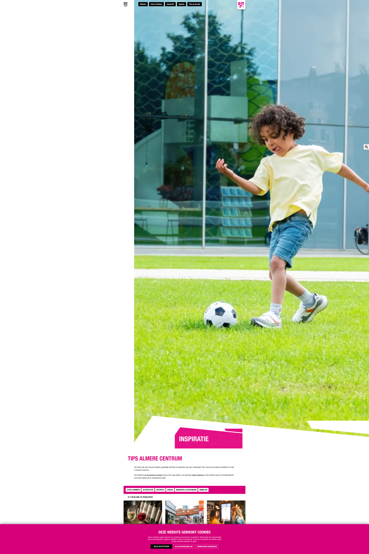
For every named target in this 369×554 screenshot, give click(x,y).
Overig (170, 490)
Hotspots (160, 490)
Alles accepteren (161, 546)
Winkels (143, 4)
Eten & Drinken (156, 4)
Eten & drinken (133, 490)
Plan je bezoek (194, 4)
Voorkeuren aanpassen (207, 547)
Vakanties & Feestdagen (186, 490)
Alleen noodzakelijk (184, 547)
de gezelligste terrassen (153, 475)
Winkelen (203, 490)
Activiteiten (148, 490)
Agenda (181, 4)
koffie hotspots (197, 475)
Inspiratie (170, 4)
